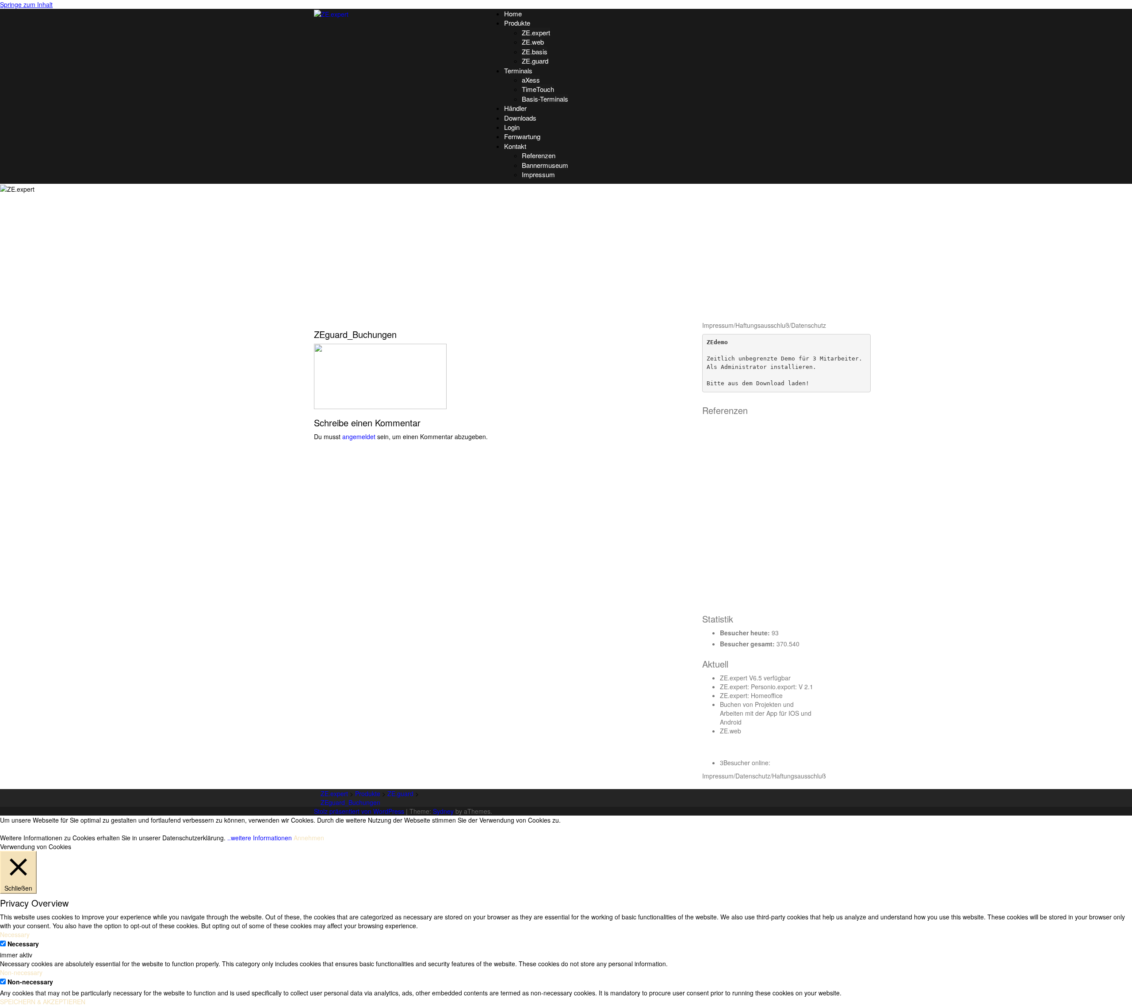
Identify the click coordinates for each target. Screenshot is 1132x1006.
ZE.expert (536, 32)
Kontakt (515, 146)
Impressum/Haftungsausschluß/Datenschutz (764, 325)
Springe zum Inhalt (26, 4)
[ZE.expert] (331, 13)
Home (513, 13)
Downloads (520, 117)
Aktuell (715, 663)
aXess (531, 79)
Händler (515, 108)
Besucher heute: (746, 632)
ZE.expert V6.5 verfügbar (755, 677)
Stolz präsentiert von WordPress (359, 811)
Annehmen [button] (309, 837)
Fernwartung (522, 136)
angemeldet (358, 436)
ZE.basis (534, 51)
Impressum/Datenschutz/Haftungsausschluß (764, 775)
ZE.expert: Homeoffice (751, 695)
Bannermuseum (545, 165)
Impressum (538, 174)
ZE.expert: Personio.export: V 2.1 (766, 686)
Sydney (443, 811)
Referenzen (538, 155)
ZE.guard (535, 60)
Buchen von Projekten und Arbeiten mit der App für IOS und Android (765, 713)
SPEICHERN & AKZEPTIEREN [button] (42, 1001)
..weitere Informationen (259, 837)
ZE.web (533, 41)
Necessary (23, 943)
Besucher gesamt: (748, 643)
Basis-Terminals (545, 98)
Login (512, 127)
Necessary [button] (15, 934)
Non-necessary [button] (21, 972)
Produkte (517, 22)
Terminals (518, 70)
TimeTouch (538, 89)
